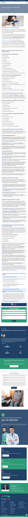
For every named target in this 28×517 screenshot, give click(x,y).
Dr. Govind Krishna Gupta (5, 265)
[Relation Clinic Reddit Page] (23, 0)
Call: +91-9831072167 (9, 420)
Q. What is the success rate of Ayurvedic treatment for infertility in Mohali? (13, 291)
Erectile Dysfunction (12, 504)
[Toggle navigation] (26, 2)
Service (2, 504)
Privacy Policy (3, 510)
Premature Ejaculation (13, 505)
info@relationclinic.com (12, 0)
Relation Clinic (4, 202)
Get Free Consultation (14, 366)
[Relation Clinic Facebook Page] (16, 0)
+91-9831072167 (6, 0)
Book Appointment (6, 477)
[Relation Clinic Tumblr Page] (21, 0)
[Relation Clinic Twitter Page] (18, 0)
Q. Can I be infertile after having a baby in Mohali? (10, 301)
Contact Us (13, 387)
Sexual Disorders (12, 503)
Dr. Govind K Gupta (3, 508)
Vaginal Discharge (12, 509)
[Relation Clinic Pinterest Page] (24, 0)
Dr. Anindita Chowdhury (4, 509)
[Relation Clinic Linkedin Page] (20, 0)
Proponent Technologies (9, 516)
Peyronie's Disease (12, 508)
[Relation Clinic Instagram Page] (19, 0)
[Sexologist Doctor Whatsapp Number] (26, 515)
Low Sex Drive (12, 513)
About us (2, 503)
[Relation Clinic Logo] (3, 2)
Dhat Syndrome (12, 510)
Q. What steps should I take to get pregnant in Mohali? (11, 289)
